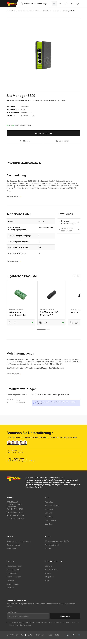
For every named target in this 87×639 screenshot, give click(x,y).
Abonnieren (65, 616)
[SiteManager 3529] (43, 54)
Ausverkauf (49, 502)
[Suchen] (21, 3)
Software (10, 580)
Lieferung (48, 513)
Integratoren (49, 577)
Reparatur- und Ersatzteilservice (19, 541)
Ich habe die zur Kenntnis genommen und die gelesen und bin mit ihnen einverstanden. (44, 623)
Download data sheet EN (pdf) (67, 229)
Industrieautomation (14, 566)
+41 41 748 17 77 (16, 509)
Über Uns (48, 566)
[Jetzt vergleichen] (71, 3)
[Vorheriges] (74, 275)
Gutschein (49, 524)
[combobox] (36, 3)
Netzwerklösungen (14, 577)
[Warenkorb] (77, 3)
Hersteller (10, 588)
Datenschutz (54, 635)
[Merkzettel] (66, 3)
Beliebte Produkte (51, 506)
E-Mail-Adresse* (12, 612)
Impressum (40, 635)
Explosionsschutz (13, 569)
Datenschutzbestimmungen (29, 622)
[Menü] (54, 3)
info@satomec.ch (16, 512)
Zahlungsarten (50, 520)
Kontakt (48, 548)
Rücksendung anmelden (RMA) (57, 541)
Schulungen (11, 548)
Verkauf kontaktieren (43, 133)
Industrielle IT (12, 573)
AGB (67, 622)
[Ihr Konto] (60, 3)
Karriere (48, 573)
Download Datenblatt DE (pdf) (68, 222)
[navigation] (76, 275)
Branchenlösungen (14, 545)
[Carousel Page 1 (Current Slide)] (41, 329)
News (47, 580)
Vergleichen (64, 141)
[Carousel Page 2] (48, 329)
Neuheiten (49, 509)
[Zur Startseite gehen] (12, 4)
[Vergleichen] (9, 322)
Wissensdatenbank (52, 545)
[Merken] (14, 322)
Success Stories (51, 569)
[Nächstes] (78, 275)
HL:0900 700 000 (17, 515)
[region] (43, 55)
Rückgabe (49, 517)
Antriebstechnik (12, 584)
